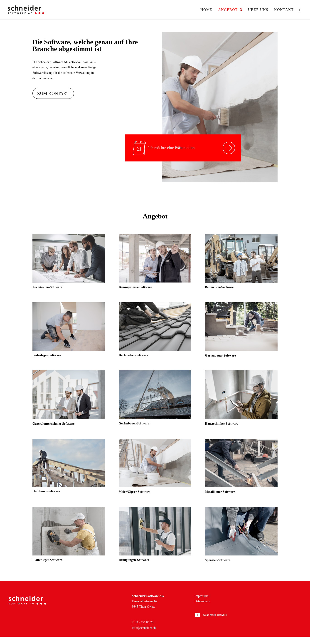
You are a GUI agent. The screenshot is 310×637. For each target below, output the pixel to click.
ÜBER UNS (258, 10)
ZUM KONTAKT (53, 93)
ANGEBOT (228, 10)
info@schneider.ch (144, 628)
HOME (206, 10)
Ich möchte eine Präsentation (171, 148)
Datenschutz (202, 601)
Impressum (201, 596)
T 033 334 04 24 (142, 622)
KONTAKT (284, 10)
